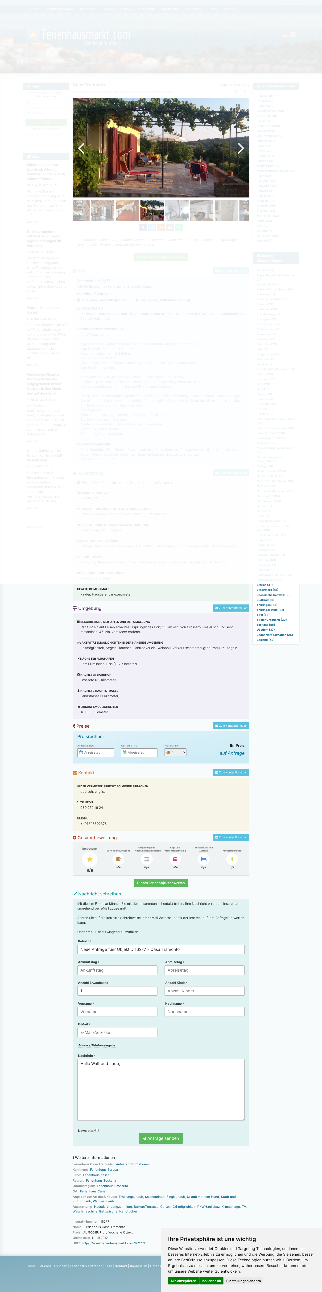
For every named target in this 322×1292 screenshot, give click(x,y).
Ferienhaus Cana (93, 1191)
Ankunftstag (88, 962)
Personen (171, 745)
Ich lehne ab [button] (211, 1281)
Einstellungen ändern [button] (243, 1281)
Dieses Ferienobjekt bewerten (161, 883)
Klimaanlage (231, 1206)
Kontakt (121, 1266)
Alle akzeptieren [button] (183, 1281)
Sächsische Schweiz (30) (274, 595)
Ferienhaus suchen (53, 1266)
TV (244, 1206)
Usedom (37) (266, 629)
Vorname (85, 1003)
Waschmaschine (85, 1211)
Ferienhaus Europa (104, 1169)
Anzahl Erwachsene (93, 983)
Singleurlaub (175, 1197)
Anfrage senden (162, 1138)
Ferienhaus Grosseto (112, 1186)
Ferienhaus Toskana (101, 1180)
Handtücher (128, 1211)
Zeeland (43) (266, 640)
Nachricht (86, 1055)
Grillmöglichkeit (184, 1206)
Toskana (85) (266, 624)
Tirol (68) (263, 615)
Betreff (83, 941)
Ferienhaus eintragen (86, 1266)
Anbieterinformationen (133, 1164)
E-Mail (83, 1024)
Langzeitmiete (121, 1206)
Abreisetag (129, 745)
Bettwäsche (108, 1211)
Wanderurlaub (103, 1201)
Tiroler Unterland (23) (272, 619)
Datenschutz (160, 1266)
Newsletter (86, 1131)
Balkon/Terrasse (146, 1206)
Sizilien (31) (265, 585)
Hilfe (108, 1266)
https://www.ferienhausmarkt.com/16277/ (113, 1243)
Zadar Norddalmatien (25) (275, 635)
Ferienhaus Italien (96, 1175)
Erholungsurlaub (131, 1197)
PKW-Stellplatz (208, 1206)
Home (31, 1266)
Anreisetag (85, 745)
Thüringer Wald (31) (270, 610)
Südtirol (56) (265, 600)
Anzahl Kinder (176, 983)
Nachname (173, 1003)
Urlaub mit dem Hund (203, 1197)
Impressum (138, 1266)
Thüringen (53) (267, 605)
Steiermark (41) (267, 589)
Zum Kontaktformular (232, 608)
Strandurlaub (155, 1197)
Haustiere (101, 1206)
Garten (165, 1206)
